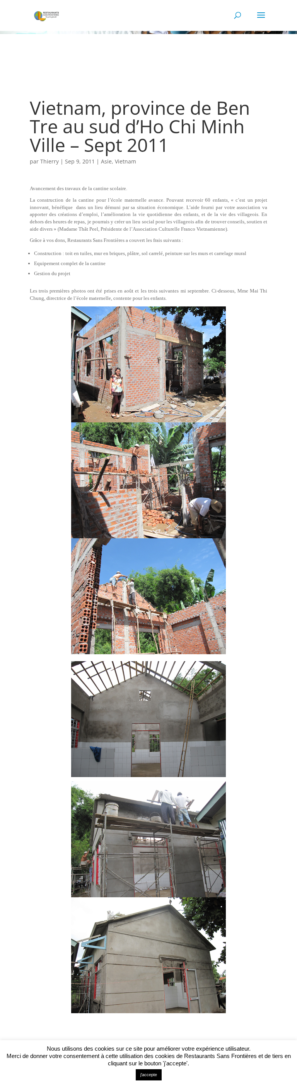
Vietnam (125, 161)
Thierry (49, 161)
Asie (106, 161)
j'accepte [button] (148, 1074)
